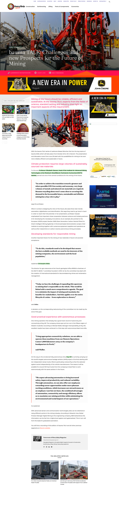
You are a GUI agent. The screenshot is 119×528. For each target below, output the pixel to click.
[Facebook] (44, 446)
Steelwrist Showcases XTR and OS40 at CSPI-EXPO (8, 117)
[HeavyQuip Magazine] (16, 6)
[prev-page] (3, 142)
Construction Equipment (8, 113)
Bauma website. (45, 428)
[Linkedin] (49, 446)
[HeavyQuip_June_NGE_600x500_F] (103, 119)
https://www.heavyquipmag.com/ (50, 440)
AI (17, 131)
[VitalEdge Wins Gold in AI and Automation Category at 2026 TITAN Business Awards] (23, 127)
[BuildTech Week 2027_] (103, 238)
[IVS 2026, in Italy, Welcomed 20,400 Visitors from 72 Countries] (8, 127)
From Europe (63, 478)
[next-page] (6, 142)
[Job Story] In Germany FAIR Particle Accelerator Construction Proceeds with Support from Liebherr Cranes (73, 482)
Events (10, 47)
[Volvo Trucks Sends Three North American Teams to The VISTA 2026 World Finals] (23, 109)
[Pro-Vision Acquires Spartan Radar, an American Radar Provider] (45, 469)
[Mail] (51, 446)
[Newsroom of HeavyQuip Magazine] (37, 442)
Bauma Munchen (17, 47)
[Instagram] (46, 446)
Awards (18, 113)
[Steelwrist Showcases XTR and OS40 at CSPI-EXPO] (8, 109)
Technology (34, 478)
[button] (109, 2)
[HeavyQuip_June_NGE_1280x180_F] (59, 93)
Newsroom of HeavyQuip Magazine (21, 72)
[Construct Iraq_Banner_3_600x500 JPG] (103, 180)
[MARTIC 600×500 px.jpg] (103, 209)
